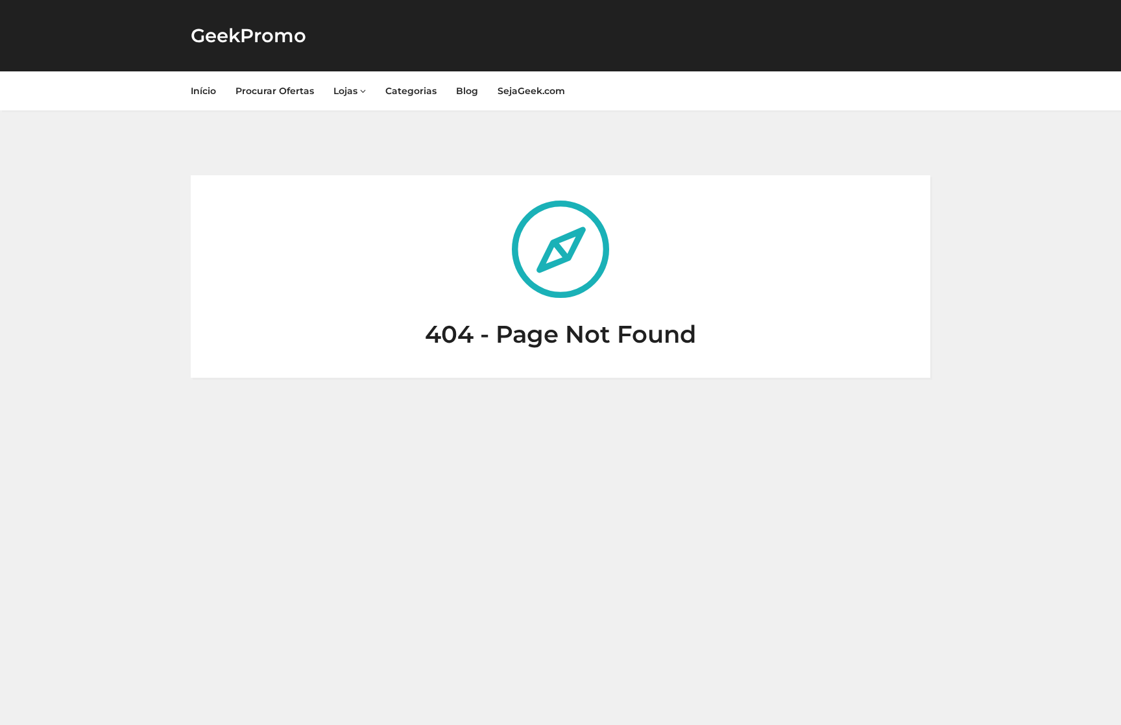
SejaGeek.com (531, 91)
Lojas (346, 91)
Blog (467, 91)
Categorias (411, 91)
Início (203, 91)
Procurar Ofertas (274, 91)
